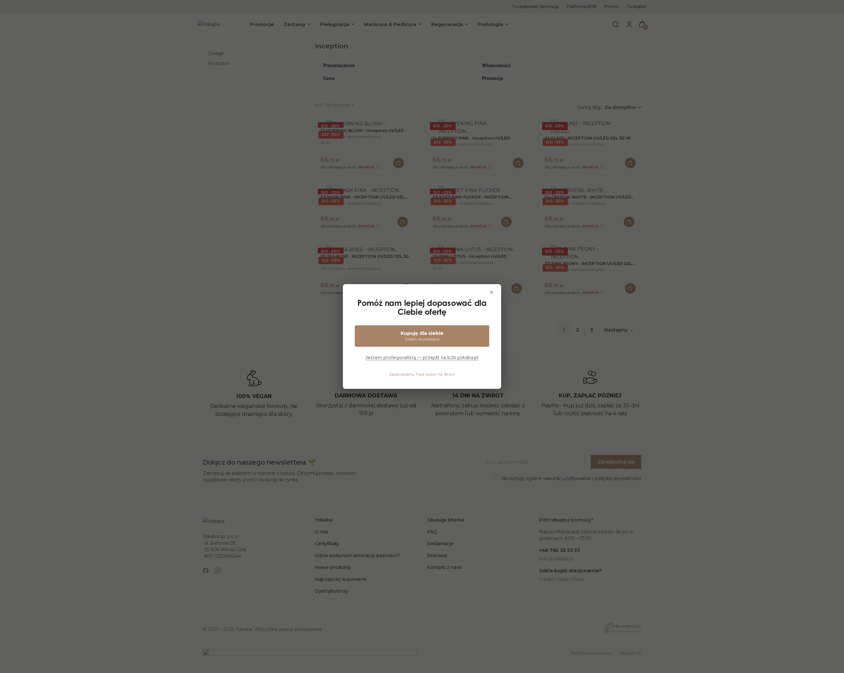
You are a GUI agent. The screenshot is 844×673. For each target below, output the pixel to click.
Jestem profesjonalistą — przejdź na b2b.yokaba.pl (422, 357)
